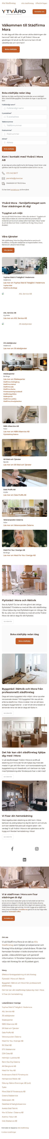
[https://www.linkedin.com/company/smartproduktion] (24, 859)
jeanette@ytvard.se (14, 178)
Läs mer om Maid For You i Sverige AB (19, 555)
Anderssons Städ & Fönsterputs (15, 1075)
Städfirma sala (8, 387)
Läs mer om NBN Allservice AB (16, 432)
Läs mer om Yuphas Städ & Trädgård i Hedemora (24, 283)
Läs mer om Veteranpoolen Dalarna (18, 525)
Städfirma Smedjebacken (12, 401)
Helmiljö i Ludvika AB (11, 1058)
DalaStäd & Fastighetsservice (14, 1104)
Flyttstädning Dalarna (10, 434)
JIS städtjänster (8, 1016)
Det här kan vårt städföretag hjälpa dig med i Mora (23, 990)
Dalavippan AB (8, 1100)
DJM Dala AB (7, 1054)
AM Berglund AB (9, 1066)
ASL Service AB (8, 1011)
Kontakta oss (39, 11)
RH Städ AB (7, 1045)
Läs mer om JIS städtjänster (15, 348)
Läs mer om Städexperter (14, 379)
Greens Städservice (10, 1096)
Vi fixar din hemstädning (12, 994)
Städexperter (8, 396)
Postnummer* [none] (7, 130)
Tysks (4, 1087)
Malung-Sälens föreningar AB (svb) (16, 1083)
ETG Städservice (8, 1049)
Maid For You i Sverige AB (12, 1041)
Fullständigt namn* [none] (8, 104)
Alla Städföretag (9, 3)
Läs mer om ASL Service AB (15, 318)
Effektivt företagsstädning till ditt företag (19, 975)
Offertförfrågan (41, 3)
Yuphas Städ (7, 285)
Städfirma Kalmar (9, 384)
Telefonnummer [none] (7, 122)
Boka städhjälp (11, 49)
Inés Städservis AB (9, 1121)
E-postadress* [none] (7, 113)
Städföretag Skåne (10, 394)
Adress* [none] (4, 139)
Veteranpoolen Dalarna (11, 1037)
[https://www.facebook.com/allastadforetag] (12, 849)
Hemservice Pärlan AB (11, 1079)
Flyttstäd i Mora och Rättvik (13, 979)
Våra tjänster (8, 250)
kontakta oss (15, 190)
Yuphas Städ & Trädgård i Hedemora (17, 1007)
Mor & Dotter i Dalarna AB (12, 1113)
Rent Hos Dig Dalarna (11, 1062)
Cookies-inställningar (8, 1132)
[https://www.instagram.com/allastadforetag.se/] (37, 849)
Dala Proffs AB (8, 1032)
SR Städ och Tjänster (10, 1028)
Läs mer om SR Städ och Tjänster (17, 465)
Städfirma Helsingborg (11, 382)
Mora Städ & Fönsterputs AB (13, 1092)
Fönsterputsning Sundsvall (12, 391)
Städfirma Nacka (9, 389)
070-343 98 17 (12, 173)
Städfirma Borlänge (10, 288)
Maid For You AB (9, 1070)
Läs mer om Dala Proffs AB (14, 495)
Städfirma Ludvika (9, 399)
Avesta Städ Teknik (10, 1108)
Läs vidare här (8, 621)
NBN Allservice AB (9, 1024)
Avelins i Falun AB (9, 1117)
